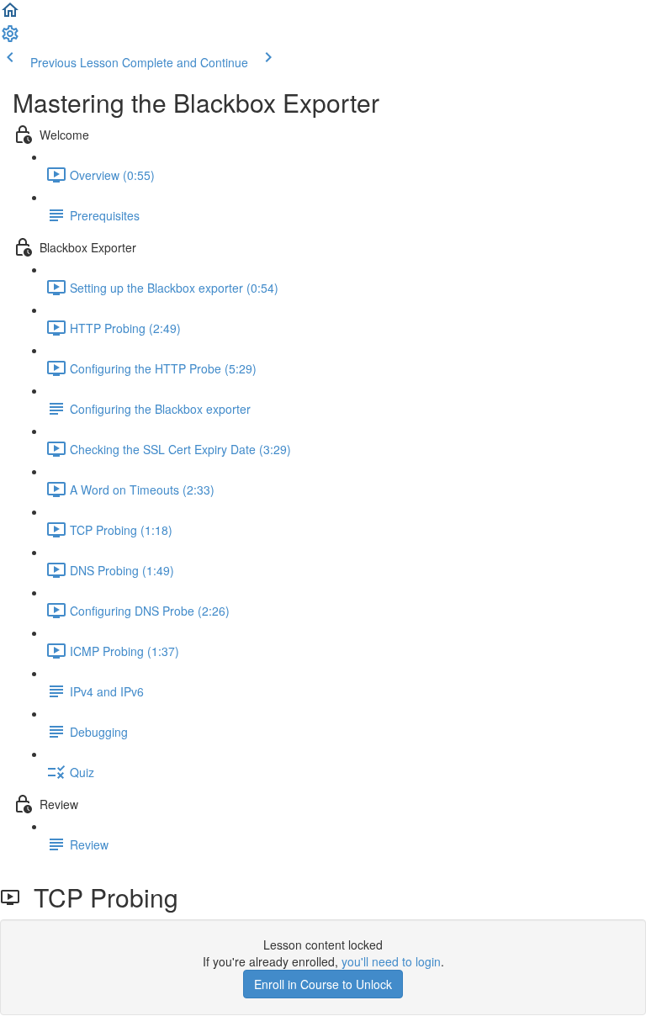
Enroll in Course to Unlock (323, 984)
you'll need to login (391, 961)
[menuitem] (10, 38)
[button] (10, 15)
